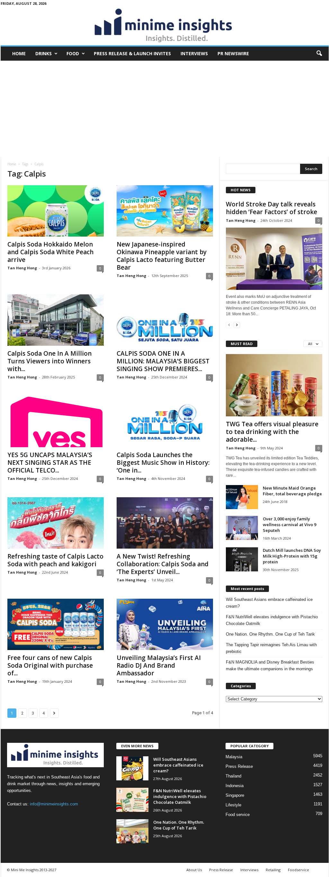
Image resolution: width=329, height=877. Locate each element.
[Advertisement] (165, 109)
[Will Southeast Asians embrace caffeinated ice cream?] (132, 768)
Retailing (273, 869)
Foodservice (298, 869)
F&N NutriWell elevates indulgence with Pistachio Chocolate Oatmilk (272, 620)
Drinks (43, 53)
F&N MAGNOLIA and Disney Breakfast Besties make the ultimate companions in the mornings (270, 665)
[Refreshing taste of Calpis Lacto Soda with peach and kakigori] (55, 523)
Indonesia (235, 785)
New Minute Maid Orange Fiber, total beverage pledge (292, 491)
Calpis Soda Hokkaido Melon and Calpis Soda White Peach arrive (50, 252)
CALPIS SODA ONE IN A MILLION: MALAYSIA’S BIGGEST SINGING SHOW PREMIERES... (163, 361)
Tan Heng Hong (22, 267)
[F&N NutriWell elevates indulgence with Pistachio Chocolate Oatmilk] (132, 800)
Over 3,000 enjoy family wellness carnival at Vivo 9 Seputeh (289, 524)
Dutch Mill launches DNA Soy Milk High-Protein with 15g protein (292, 556)
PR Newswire (233, 53)
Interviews (194, 53)
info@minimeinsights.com (54, 804)
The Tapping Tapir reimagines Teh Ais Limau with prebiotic (271, 648)
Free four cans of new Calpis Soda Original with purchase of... (50, 665)
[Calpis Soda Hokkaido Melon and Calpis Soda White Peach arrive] (55, 211)
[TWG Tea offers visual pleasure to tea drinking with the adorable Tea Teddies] (274, 385)
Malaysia (234, 756)
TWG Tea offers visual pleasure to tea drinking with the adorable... (272, 432)
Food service (238, 814)
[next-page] (237, 324)
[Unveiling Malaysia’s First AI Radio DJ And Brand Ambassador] (165, 624)
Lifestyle (233, 805)
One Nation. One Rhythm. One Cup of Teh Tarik (270, 634)
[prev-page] (229, 324)
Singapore (235, 795)
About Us (194, 869)
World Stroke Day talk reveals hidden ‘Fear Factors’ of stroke (271, 208)
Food (73, 53)
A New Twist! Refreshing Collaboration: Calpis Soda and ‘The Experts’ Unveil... (163, 564)
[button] (319, 54)
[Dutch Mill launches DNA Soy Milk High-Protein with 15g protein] (242, 559)
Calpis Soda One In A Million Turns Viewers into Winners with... (49, 361)
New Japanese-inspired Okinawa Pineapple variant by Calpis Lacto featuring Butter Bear (162, 256)
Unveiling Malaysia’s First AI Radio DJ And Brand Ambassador (159, 665)
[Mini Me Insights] (165, 26)
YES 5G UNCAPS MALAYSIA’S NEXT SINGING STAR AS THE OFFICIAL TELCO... (49, 462)
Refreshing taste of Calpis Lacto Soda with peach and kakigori (55, 560)
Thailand (233, 776)
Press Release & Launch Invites (132, 53)
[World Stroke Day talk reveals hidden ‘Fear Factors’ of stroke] (274, 259)
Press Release (239, 766)
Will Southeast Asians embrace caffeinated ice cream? (269, 603)
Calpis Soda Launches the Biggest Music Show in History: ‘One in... (163, 462)
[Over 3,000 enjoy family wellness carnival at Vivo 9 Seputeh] (242, 528)
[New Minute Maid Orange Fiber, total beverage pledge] (242, 497)
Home (19, 53)
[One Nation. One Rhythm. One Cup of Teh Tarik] (132, 831)
